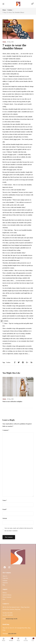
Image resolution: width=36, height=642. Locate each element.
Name (5, 500)
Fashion (10, 10)
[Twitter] (18, 362)
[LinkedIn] (31, 362)
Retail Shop (6, 624)
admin (4, 42)
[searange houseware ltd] (18, 4)
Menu (18, 640)
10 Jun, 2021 (10, 42)
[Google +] (27, 362)
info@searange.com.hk (11, 618)
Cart (33, 639)
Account (26, 640)
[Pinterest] (22, 362)
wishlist (11, 639)
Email (5, 509)
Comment (6, 430)
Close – (1, 321)
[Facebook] (14, 362)
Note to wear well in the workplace (12, 401)
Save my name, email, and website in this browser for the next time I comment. (19, 529)
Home (4, 10)
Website (5, 518)
